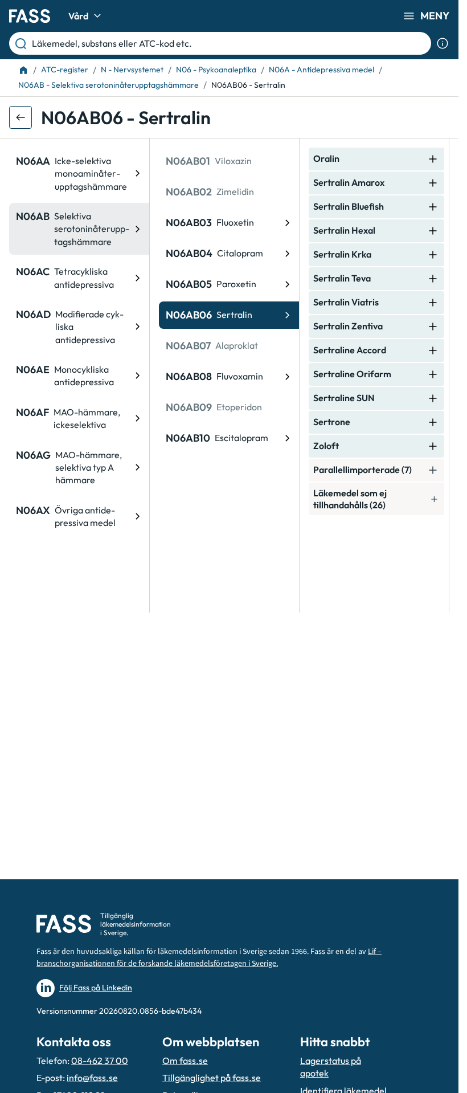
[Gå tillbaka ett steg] (20, 117)
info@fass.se (92, 1077)
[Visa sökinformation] (442, 43)
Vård (78, 16)
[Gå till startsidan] (29, 16)
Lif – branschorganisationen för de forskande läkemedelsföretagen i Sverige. (209, 957)
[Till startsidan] (23, 70)
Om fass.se (185, 1060)
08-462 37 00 (99, 1060)
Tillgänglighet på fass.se (211, 1077)
